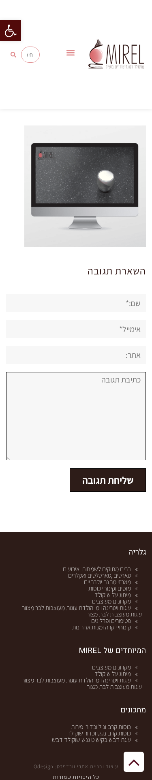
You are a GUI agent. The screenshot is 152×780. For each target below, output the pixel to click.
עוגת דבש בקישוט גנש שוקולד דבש (91, 739)
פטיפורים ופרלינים (111, 620)
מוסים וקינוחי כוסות (109, 588)
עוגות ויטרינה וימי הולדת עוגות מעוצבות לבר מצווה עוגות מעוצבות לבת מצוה (81, 611)
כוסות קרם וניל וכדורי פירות (101, 727)
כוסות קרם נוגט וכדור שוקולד (99, 733)
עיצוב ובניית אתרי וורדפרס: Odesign (76, 766)
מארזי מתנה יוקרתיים (107, 582)
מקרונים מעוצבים (111, 601)
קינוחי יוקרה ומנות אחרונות (101, 627)
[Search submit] (13, 55)
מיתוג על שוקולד (112, 595)
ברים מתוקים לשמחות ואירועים (97, 569)
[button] (10, 30)
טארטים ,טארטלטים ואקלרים (99, 575)
